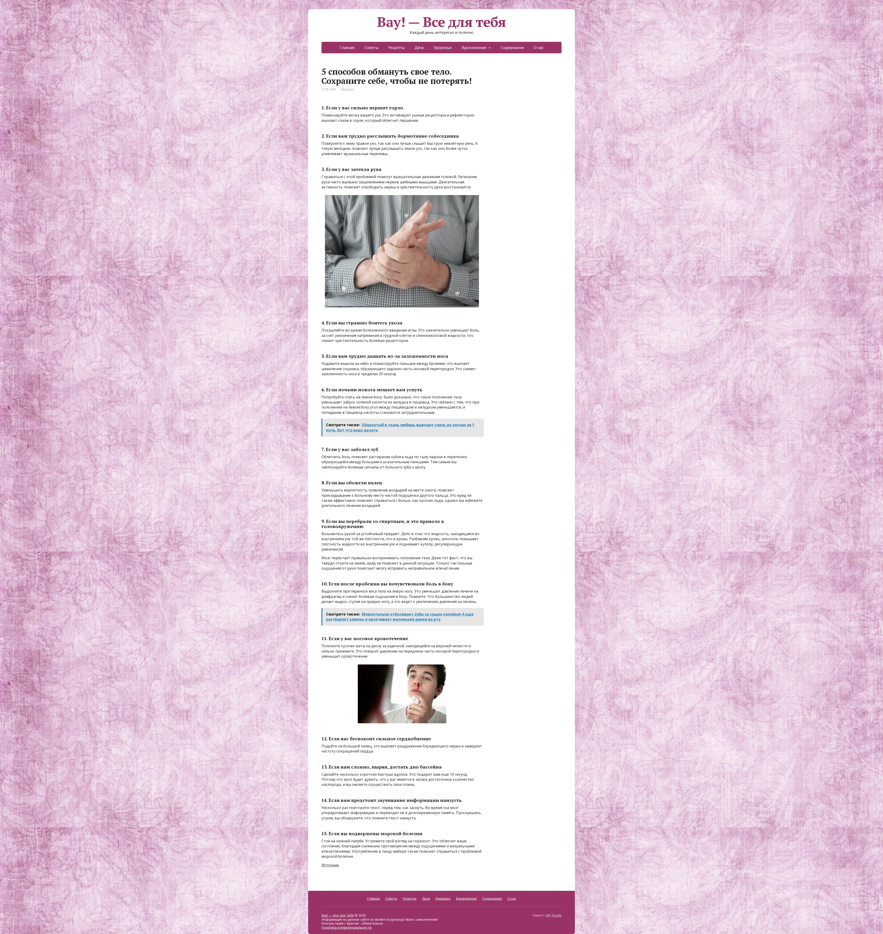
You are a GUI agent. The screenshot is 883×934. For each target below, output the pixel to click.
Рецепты (396, 47)
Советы (371, 47)
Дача (419, 47)
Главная (347, 47)
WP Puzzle (554, 915)
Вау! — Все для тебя (441, 22)
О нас (539, 47)
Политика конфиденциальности (346, 927)
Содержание (512, 47)
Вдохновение (474, 47)
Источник (330, 865)
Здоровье (443, 47)
